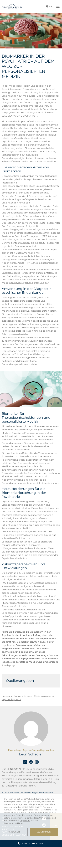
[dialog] (31, 817)
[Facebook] (31, 762)
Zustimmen (44, 831)
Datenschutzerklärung (14, 823)
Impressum (25, 820)
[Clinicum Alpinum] (12, 6)
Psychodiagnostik (11, 699)
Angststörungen (24, 696)
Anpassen (14, 831)
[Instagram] (37, 762)
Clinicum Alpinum (44, 696)
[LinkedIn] (25, 762)
